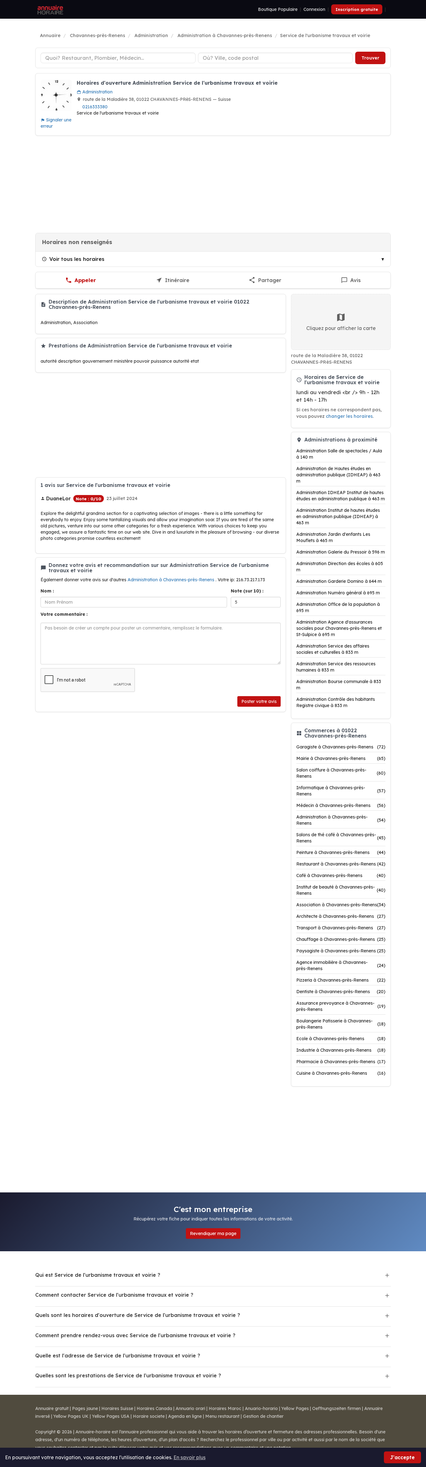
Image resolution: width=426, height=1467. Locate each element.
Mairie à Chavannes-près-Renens (340, 758)
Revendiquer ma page (213, 1233)
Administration (97, 92)
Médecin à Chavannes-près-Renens (340, 805)
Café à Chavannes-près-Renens (340, 875)
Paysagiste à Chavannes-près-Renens (340, 951)
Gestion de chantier (263, 1416)
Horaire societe (149, 1416)
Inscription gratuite (357, 9)
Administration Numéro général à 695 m (338, 593)
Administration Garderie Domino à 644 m (339, 581)
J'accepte (402, 1457)
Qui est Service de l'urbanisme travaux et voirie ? (97, 1275)
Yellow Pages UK (71, 1416)
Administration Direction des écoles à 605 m (339, 567)
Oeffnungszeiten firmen (336, 1408)
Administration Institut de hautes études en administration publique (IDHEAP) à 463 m (338, 516)
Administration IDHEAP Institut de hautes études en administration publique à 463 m (340, 496)
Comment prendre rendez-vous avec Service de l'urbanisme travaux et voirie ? (135, 1335)
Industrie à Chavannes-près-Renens (340, 1050)
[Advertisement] (213, 184)
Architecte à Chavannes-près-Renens (340, 916)
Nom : (47, 591)
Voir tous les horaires (76, 259)
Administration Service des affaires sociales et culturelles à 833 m (332, 649)
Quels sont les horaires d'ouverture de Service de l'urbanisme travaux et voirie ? (137, 1315)
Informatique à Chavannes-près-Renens (340, 791)
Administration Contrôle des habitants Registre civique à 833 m (335, 702)
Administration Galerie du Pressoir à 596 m (340, 552)
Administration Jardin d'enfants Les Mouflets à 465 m (333, 537)
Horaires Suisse (117, 1408)
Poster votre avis (259, 701)
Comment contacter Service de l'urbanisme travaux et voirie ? (114, 1295)
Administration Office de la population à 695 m (338, 607)
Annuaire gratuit (52, 1408)
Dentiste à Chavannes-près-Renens (340, 991)
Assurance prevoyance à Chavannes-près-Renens (340, 1006)
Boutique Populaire (278, 9)
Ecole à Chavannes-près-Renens (340, 1038)
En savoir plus (189, 1457)
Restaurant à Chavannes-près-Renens (340, 864)
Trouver (370, 58)
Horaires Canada (154, 1408)
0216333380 (95, 107)
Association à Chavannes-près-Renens (340, 905)
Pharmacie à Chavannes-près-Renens (340, 1061)
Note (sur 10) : (247, 591)
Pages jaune (85, 1408)
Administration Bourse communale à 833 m (338, 685)
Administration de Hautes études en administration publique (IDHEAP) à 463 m (338, 475)
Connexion (314, 9)
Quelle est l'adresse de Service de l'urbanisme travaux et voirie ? (117, 1355)
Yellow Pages (295, 1408)
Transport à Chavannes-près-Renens (340, 928)
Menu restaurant (222, 1416)
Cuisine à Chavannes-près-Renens (340, 1073)
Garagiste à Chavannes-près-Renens (340, 747)
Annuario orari (190, 1408)
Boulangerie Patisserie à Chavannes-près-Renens (340, 1024)
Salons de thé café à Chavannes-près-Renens (340, 838)
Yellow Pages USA (110, 1416)
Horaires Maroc (225, 1408)
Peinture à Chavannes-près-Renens (340, 852)
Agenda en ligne (185, 1416)
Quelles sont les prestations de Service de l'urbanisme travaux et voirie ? (128, 1375)
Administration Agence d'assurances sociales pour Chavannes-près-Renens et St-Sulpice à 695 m (339, 628)
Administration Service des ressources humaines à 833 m (335, 667)
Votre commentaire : (64, 614)
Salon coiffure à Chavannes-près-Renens (340, 773)
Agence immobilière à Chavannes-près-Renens (340, 965)
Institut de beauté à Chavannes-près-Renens (340, 890)
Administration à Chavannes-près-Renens (171, 580)
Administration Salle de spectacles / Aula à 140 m (339, 454)
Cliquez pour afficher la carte (341, 328)
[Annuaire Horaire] (50, 9)
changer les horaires (349, 416)
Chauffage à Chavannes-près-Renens (340, 939)
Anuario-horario (261, 1408)
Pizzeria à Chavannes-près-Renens (340, 980)
